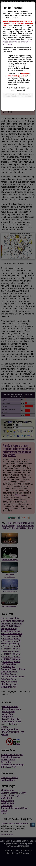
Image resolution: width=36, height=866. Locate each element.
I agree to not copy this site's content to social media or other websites (18, 95)
